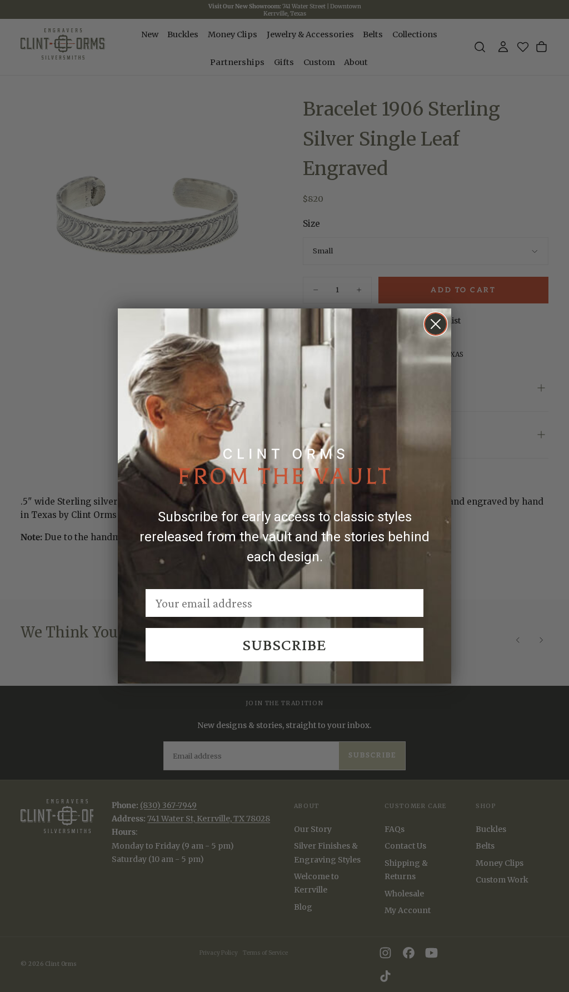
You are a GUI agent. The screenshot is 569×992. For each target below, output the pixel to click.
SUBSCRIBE (284, 644)
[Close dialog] (436, 324)
